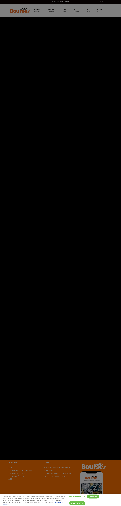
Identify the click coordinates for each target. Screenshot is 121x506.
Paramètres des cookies (77, 496)
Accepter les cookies (77, 503)
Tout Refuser (93, 496)
